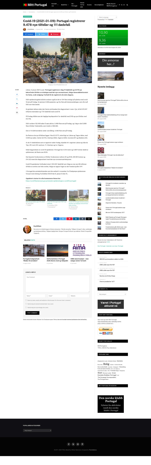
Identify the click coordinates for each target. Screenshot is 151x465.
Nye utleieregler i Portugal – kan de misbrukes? (111, 155)
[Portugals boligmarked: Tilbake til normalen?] (33, 250)
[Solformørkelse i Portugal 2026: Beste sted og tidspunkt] (57, 250)
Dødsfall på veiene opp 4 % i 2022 (35, 202)
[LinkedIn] (17, 103)
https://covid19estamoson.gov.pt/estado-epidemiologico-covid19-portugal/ (51, 181)
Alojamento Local (102, 361)
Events (89, 5)
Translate (110, 19)
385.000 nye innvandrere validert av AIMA (111, 259)
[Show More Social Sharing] (63, 34)
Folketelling (122, 367)
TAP (118, 375)
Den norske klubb (102, 367)
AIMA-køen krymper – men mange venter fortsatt (80, 260)
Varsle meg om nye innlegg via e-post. (37, 307)
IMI (112, 368)
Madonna (118, 368)
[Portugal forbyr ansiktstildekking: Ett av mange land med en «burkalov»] (101, 110)
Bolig (106, 364)
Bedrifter (64, 5)
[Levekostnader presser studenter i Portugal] (101, 125)
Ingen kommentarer (51, 29)
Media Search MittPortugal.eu (112, 5)
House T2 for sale (82, 5)
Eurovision (110, 367)
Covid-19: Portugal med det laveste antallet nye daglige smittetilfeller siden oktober (79, 203)
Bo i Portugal (74, 5)
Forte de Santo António (104, 368)
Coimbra (112, 364)
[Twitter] (17, 99)
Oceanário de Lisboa (102, 370)
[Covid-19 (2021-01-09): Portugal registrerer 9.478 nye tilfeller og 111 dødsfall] (57, 60)
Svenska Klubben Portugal (107, 375)
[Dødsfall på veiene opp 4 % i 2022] (36, 195)
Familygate (115, 367)
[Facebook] (17, 94)
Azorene (120, 361)
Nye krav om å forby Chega (107, 276)
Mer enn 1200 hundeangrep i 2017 (115, 212)
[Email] (17, 112)
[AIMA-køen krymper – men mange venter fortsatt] (81, 250)
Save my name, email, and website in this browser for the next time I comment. (49, 300)
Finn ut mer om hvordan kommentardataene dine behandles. (70, 319)
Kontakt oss (54, 5)
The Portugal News (103, 379)
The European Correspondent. (107, 377)
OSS (108, 370)
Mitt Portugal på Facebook (107, 385)
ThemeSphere (93, 450)
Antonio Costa (112, 361)
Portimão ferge (114, 370)
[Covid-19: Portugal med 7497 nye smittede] (57, 195)
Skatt (100, 373)
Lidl (114, 368)
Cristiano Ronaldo (118, 364)
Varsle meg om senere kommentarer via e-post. (40, 304)
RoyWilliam (31, 29)
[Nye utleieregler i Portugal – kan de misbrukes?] (101, 150)
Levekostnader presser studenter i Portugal (110, 129)
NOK (107, 47)
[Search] (127, 5)
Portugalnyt (122, 370)
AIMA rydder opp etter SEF (107, 264)
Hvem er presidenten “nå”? (107, 281)
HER (108, 242)
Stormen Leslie (107, 373)
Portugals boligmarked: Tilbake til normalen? (31, 260)
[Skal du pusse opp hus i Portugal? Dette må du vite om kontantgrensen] (101, 95)
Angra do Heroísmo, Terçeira (114, 203)
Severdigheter (99, 5)
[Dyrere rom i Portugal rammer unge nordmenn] (101, 137)
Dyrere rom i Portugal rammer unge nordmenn (110, 142)
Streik (114, 373)
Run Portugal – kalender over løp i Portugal (110, 246)
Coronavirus (27, 16)
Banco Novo (100, 364)
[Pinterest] (17, 108)
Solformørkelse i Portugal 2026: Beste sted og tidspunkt (57, 260)
